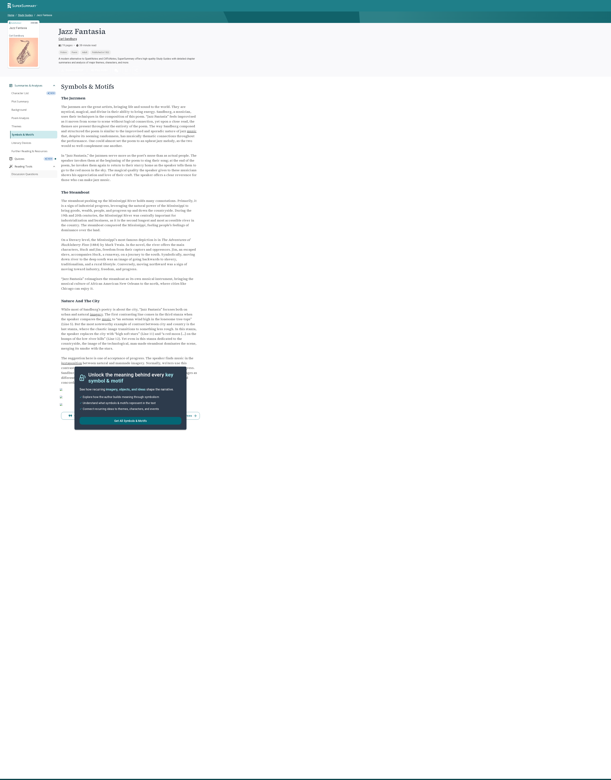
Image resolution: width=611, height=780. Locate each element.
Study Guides (25, 15)
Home (11, 15)
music (192, 131)
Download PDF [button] (75, 70)
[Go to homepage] (22, 5)
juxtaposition (71, 363)
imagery (96, 314)
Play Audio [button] (101, 70)
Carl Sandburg (68, 38)
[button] (116, 70)
